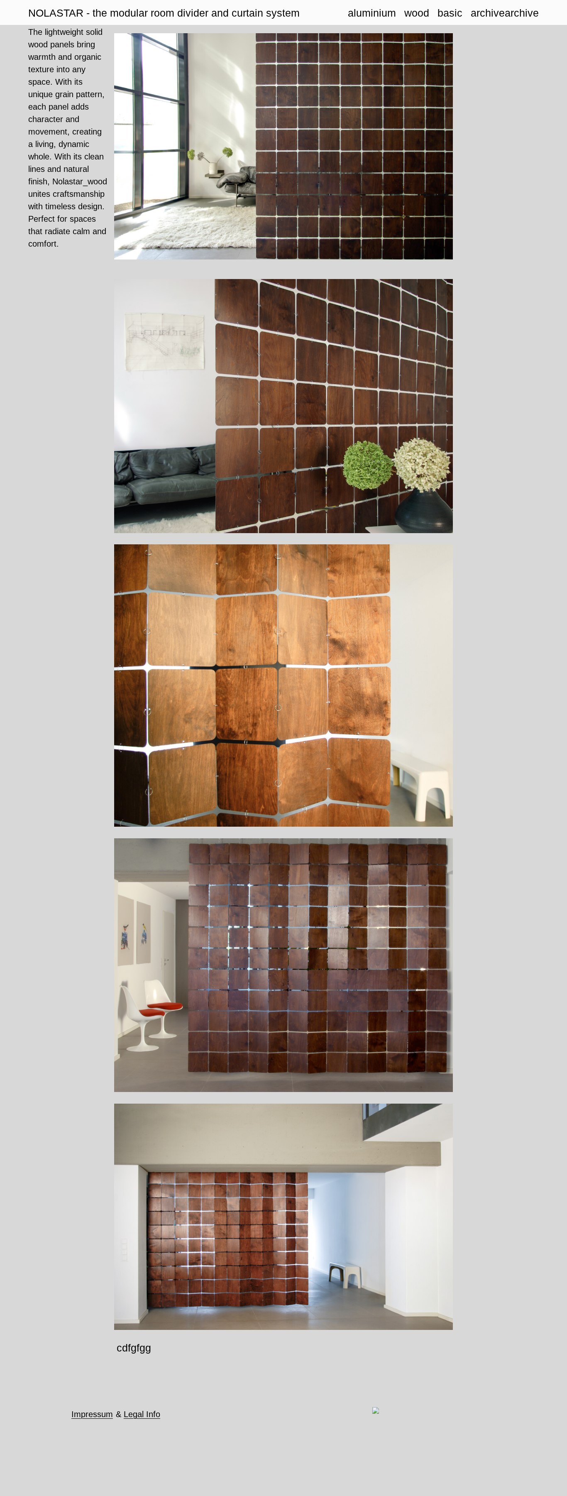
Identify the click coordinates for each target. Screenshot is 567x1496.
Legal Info (142, 1414)
